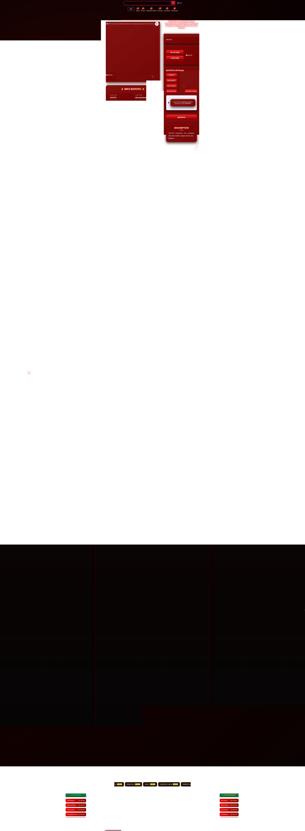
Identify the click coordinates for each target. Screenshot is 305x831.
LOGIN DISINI (175, 58)
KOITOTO (181, 117)
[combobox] (147, 3)
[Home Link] (114, 3)
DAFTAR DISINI (175, 52)
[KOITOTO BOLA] (153, 12)
